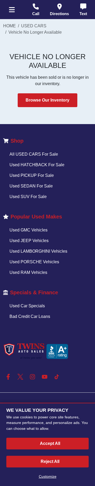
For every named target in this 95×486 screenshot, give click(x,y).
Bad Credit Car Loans (30, 316)
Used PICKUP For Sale (32, 175)
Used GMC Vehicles (29, 230)
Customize (47, 476)
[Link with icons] (9, 377)
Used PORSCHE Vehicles (34, 262)
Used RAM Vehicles (28, 272)
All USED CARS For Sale (34, 154)
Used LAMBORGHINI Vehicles (38, 251)
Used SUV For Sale (28, 196)
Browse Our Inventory (47, 100)
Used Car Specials (27, 306)
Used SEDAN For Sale (31, 186)
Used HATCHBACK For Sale (37, 165)
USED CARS (33, 26)
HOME (9, 26)
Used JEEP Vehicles (29, 240)
